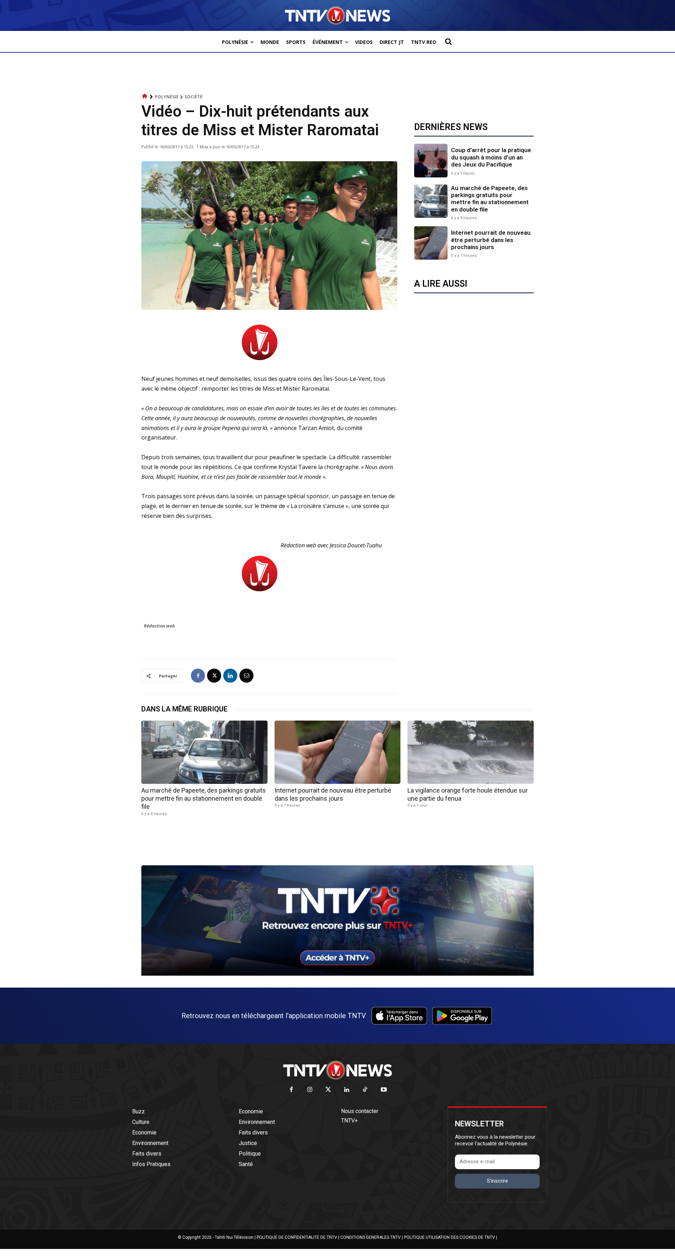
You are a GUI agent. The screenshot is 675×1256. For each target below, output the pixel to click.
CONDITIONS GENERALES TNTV (370, 1237)
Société (193, 97)
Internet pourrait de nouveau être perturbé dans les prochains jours (491, 239)
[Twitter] (328, 1090)
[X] (214, 676)
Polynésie (167, 97)
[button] (448, 41)
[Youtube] (383, 1090)
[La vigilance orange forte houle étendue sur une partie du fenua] (470, 752)
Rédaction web (159, 626)
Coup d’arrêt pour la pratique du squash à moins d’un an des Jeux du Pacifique (491, 157)
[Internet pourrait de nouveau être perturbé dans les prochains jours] (431, 243)
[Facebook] (198, 676)
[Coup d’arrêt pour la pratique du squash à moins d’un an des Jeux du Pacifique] (431, 160)
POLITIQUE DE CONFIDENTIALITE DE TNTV (297, 1237)
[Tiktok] (365, 1090)
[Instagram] (309, 1090)
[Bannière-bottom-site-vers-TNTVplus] (337, 974)
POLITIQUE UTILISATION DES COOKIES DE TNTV (449, 1237)
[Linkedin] (230, 676)
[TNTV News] (337, 1070)
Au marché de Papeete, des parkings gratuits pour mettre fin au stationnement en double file (490, 198)
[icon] (144, 96)
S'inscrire (497, 1181)
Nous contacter (359, 1111)
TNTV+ (349, 1120)
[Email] (246, 676)
